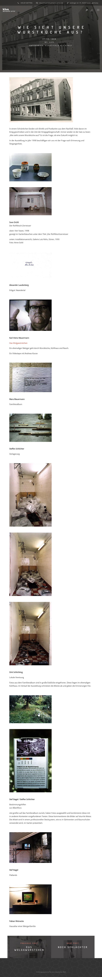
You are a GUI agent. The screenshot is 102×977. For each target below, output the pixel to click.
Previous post (29, 943)
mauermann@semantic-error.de (51, 3)
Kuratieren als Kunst (58, 45)
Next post (73, 943)
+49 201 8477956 (26, 3)
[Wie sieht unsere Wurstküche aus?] (41, 121)
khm (52, 42)
